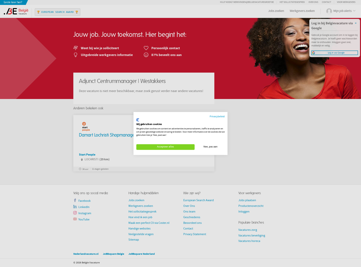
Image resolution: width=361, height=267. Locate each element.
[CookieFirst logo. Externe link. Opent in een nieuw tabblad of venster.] (137, 120)
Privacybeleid (217, 117)
